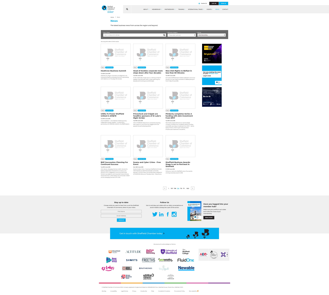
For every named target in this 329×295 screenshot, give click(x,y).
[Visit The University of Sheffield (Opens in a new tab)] (169, 252)
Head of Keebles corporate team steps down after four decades (148, 72)
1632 (188, 188)
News (217, 9)
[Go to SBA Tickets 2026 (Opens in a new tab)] (212, 53)
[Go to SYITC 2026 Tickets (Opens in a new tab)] (212, 97)
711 (184, 188)
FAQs (152, 291)
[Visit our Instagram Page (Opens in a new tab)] (174, 214)
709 (178, 188)
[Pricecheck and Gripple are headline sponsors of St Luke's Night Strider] (148, 98)
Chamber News (109, 67)
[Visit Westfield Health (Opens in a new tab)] (114, 252)
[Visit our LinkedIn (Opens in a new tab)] (161, 214)
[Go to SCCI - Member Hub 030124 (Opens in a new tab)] (212, 75)
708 (175, 188)
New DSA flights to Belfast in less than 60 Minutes (179, 72)
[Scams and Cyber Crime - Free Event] (148, 146)
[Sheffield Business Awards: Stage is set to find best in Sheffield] (180, 146)
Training (181, 9)
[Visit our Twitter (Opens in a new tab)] (154, 214)
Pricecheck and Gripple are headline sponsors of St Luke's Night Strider (147, 116)
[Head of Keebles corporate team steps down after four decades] (148, 55)
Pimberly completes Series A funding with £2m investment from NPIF (179, 116)
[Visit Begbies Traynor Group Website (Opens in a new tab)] (214, 255)
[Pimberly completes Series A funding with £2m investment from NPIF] (180, 98)
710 (181, 188)
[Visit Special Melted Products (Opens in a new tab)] (127, 268)
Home (112, 17)
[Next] (192, 188)
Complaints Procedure (164, 291)
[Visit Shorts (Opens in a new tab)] (132, 260)
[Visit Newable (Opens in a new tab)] (186, 268)
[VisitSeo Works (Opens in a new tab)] (165, 260)
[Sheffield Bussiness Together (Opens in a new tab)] (224, 255)
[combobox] (181, 35)
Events (209, 9)
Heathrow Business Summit (113, 71)
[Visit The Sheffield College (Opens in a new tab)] (186, 252)
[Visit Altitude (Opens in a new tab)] (133, 252)
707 (172, 188)
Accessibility (113, 291)
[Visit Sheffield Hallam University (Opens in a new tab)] (150, 252)
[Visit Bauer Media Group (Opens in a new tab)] (111, 260)
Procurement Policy (179, 291)
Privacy (134, 291)
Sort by (199, 32)
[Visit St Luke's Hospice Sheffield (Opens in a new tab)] (108, 268)
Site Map (104, 291)
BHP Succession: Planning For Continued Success (114, 163)
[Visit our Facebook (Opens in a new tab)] (168, 214)
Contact (225, 9)
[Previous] (164, 188)
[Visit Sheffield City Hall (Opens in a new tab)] (171, 277)
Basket (204, 3)
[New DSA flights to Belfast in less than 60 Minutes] (180, 55)
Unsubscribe (143, 291)
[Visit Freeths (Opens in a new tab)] (148, 260)
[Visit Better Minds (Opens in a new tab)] (164, 268)
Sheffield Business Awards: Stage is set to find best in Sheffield (178, 164)
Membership (156, 9)
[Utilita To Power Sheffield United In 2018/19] (115, 98)
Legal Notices (124, 291)
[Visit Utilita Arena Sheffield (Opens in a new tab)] (149, 277)
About (145, 9)
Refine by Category (172, 32)
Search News (106, 32)
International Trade (195, 9)
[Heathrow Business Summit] (115, 55)
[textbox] (182, 35)
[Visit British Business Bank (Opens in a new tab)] (126, 277)
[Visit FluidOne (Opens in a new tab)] (186, 260)
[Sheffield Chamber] (108, 9)
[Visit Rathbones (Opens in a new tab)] (145, 268)
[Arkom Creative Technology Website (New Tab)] (198, 291)
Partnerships (169, 9)
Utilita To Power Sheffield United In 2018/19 (112, 115)
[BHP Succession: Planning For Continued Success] (115, 146)
